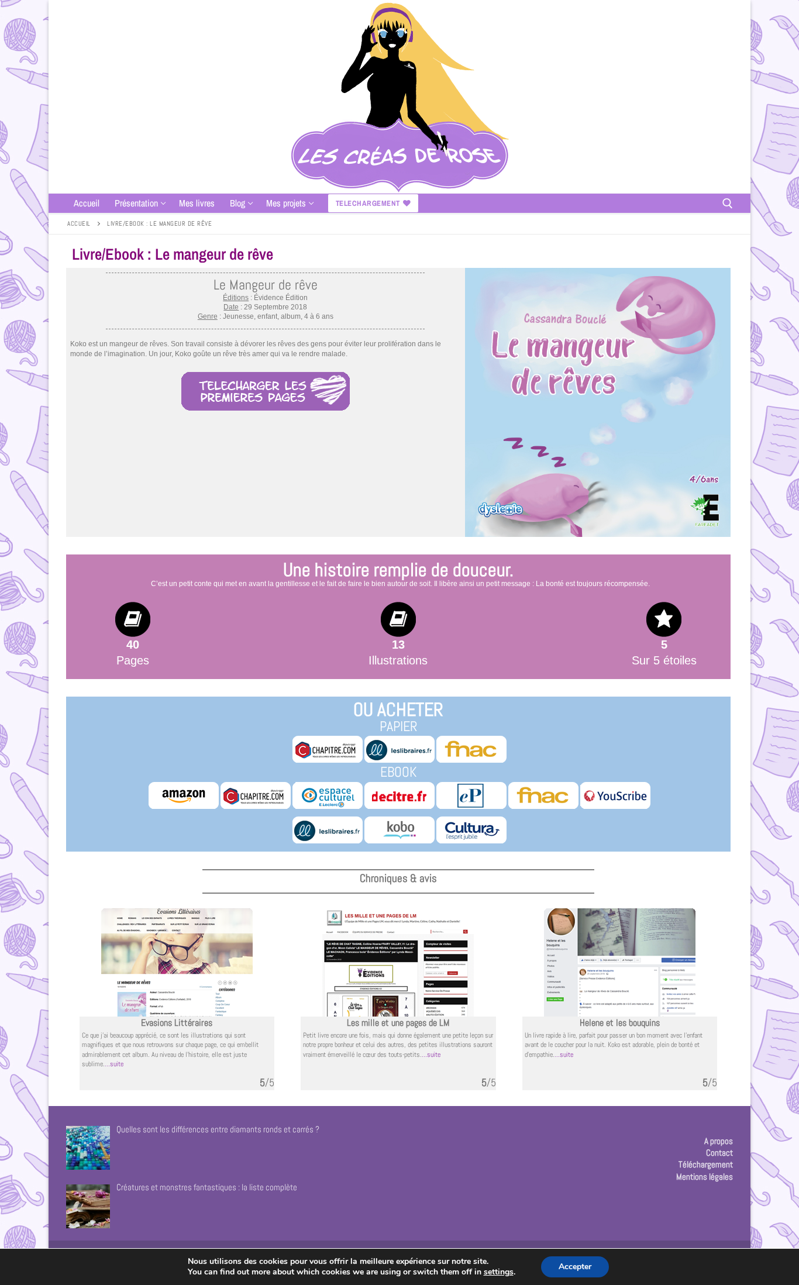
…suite (114, 1064)
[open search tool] (727, 203)
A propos (718, 1140)
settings (499, 1272)
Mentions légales (704, 1176)
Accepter (575, 1266)
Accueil (79, 223)
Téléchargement (706, 1164)
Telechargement (368, 203)
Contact (719, 1152)
